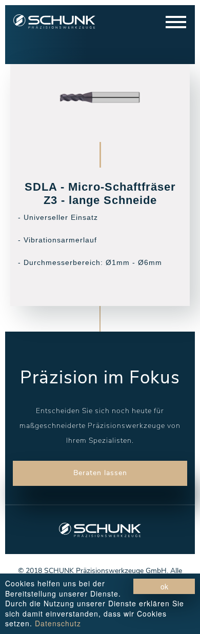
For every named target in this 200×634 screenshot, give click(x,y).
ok (164, 586)
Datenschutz (58, 623)
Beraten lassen (100, 473)
